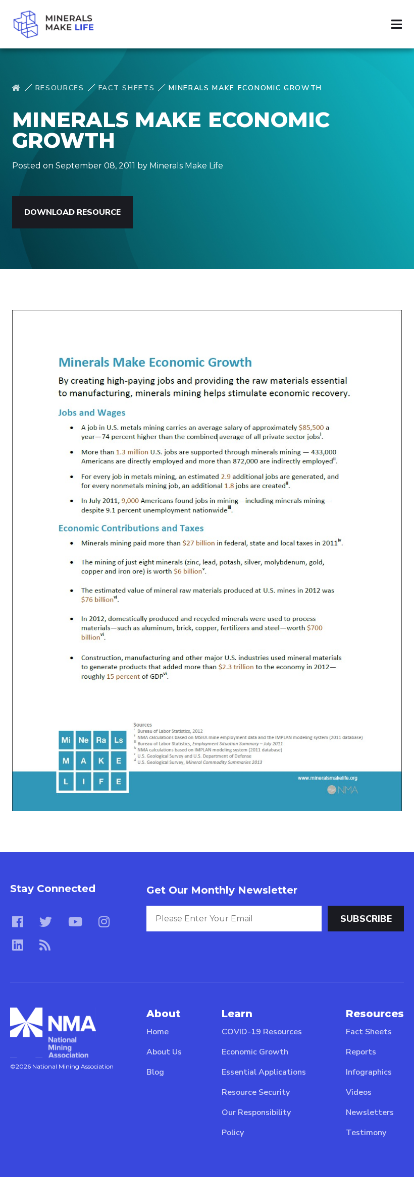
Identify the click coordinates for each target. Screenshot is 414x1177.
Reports (361, 1051)
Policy (233, 1132)
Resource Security (256, 1092)
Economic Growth (255, 1051)
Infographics (369, 1072)
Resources (59, 88)
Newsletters (370, 1112)
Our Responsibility (256, 1112)
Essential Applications (264, 1072)
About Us (164, 1051)
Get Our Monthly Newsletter (221, 890)
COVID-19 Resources (262, 1031)
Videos (359, 1092)
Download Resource (72, 212)
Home (157, 1031)
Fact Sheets (126, 88)
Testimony (366, 1132)
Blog (155, 1072)
